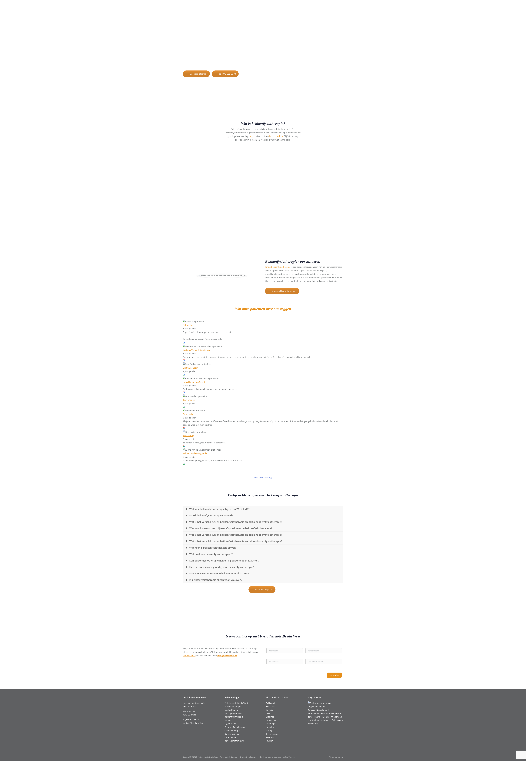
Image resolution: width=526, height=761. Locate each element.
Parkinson (270, 737)
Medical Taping (231, 710)
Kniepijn (270, 727)
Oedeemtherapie (232, 730)
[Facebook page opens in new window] (333, 8)
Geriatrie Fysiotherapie (235, 727)
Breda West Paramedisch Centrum (240, 60)
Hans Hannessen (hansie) (194, 382)
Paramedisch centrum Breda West (323, 713)
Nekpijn (269, 730)
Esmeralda (188, 414)
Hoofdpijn (270, 723)
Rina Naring (188, 435)
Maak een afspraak (198, 74)
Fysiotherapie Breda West (236, 703)
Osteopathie (230, 737)
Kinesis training (232, 734)
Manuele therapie (233, 706)
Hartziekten (271, 720)
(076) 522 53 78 (193, 8)
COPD (268, 713)
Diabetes (270, 716)
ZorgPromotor (265, 757)
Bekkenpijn (271, 703)
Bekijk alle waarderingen (319, 720)
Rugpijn (269, 740)
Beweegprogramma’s (234, 740)
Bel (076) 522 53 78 (227, 74)
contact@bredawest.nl (216, 8)
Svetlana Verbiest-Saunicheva (196, 350)
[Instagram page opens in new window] (341, 8)
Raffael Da (187, 325)
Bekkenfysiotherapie (234, 716)
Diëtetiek (229, 720)
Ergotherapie (230, 723)
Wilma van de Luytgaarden (195, 453)
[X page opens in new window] (337, 8)
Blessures (270, 706)
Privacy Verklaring (336, 757)
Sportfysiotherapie (233, 713)
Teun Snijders (189, 399)
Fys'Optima (290, 757)
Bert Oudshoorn (190, 367)
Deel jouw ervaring (263, 477)
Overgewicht (272, 734)
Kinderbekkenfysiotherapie (277, 266)
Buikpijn (270, 710)
